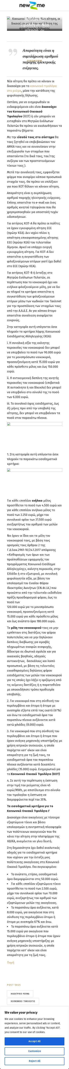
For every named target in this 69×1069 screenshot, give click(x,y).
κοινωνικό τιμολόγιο (23, 1001)
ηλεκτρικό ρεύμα (20, 994)
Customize (34, 1051)
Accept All (34, 1041)
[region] (34, 1038)
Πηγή (10, 962)
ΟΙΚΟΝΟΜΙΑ (34, 60)
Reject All (34, 1061)
